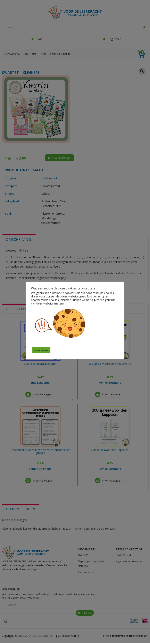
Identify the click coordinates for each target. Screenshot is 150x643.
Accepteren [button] (41, 350)
